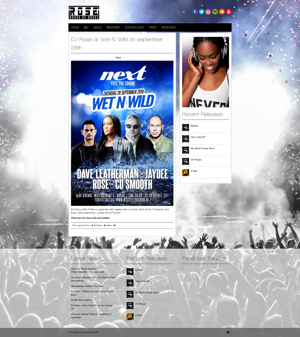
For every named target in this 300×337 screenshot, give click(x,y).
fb (195, 12)
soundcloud (222, 12)
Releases (113, 27)
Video (153, 27)
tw (202, 12)
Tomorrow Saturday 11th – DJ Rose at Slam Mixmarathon (93, 279)
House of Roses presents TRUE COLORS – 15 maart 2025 (87, 270)
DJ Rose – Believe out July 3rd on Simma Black (92, 293)
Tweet (118, 57)
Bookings (169, 27)
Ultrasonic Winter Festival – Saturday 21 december (91, 315)
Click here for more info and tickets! (90, 217)
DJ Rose (98, 225)
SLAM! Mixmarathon (81, 300)
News (97, 27)
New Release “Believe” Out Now (87, 286)
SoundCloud (134, 27)
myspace (215, 12)
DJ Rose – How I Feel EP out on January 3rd (91, 307)
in (208, 12)
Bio (86, 27)
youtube (229, 12)
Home (75, 27)
